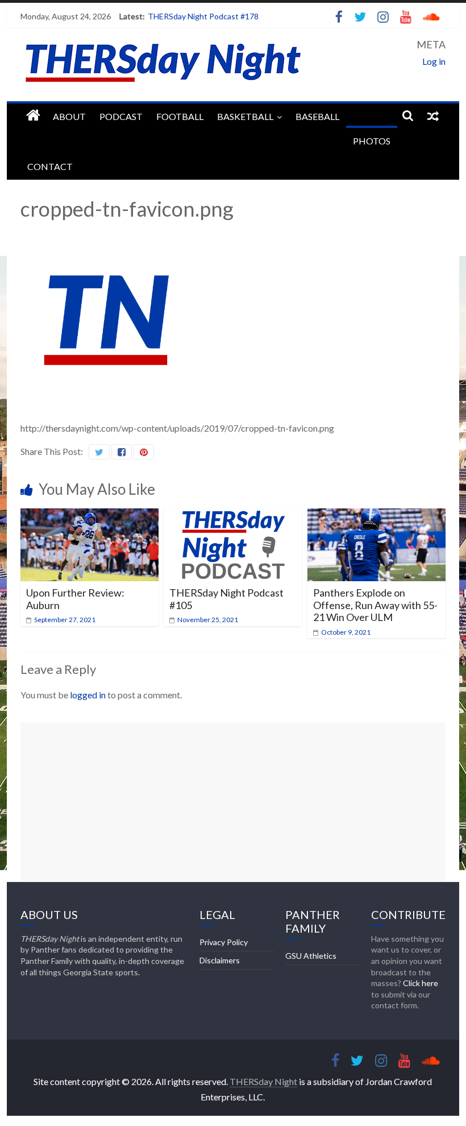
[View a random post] (433, 115)
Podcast (121, 116)
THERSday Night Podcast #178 (203, 16)
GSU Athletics (310, 956)
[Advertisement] (233, 801)
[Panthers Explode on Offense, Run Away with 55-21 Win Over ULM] (376, 515)
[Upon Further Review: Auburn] (89, 515)
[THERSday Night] (33, 116)
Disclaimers (219, 960)
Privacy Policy (223, 942)
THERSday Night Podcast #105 (226, 598)
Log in (434, 61)
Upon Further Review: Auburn (75, 598)
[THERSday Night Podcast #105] (233, 515)
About (69, 116)
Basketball (245, 116)
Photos (371, 140)
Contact (50, 166)
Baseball (317, 116)
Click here (420, 983)
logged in (88, 694)
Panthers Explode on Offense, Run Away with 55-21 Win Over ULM (375, 604)
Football (179, 116)
